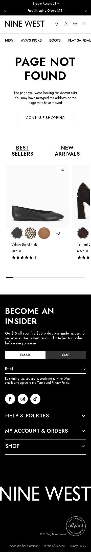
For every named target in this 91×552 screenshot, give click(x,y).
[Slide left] (5, 11)
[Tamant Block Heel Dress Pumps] (83, 233)
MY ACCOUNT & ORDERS (36, 431)
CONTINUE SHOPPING (45, 117)
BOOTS (55, 40)
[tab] (25, 355)
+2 (58, 233)
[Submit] (84, 368)
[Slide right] (86, 11)
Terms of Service (54, 546)
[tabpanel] (48, 216)
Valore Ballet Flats (24, 244)
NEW (9, 40)
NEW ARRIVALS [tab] (67, 151)
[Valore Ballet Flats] (17, 233)
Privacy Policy (77, 546)
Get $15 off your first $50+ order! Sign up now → (45, 10)
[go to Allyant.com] (76, 526)
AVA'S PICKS (31, 40)
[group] (45, 11)
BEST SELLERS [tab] (22, 151)
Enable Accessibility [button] (46, 3)
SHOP (12, 446)
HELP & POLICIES (27, 416)
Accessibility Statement (24, 546)
